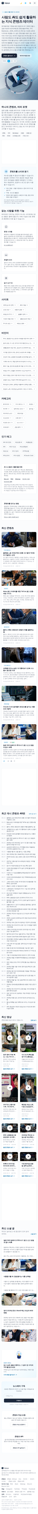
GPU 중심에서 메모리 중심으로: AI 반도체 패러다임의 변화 (21, 1007)
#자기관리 (15, 451)
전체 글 (14, 1479)
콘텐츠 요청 (12, 1481)
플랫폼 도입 (30, 1491)
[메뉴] (34, 3)
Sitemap (17, 479)
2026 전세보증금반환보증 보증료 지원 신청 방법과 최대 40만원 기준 (21, 910)
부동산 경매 (21, 323)
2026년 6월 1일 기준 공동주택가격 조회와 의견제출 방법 (21, 981)
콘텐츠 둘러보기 (9, 55)
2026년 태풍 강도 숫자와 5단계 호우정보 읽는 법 (21, 998)
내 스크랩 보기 (8, 245)
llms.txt (6, 479)
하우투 (6, 409)
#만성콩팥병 (24, 446)
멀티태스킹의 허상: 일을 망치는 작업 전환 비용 (21, 934)
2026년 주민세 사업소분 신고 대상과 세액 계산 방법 (21, 914)
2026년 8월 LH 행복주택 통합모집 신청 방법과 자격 (21, 958)
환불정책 (4, 1496)
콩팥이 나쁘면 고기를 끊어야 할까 (17, 886)
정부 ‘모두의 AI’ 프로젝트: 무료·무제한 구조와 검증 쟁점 (21, 994)
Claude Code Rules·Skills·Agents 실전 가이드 (21, 936)
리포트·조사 (8, 422)
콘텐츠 (9, 1479)
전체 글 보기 (32, 814)
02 (11, 61)
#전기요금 (12, 446)
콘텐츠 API (21, 1481)
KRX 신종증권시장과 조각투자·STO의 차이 (20, 897)
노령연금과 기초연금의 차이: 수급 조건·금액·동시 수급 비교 (21, 889)
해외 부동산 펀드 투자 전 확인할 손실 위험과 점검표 (21, 963)
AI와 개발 (24, 305)
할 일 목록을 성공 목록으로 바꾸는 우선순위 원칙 (21, 1003)
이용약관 (16, 1494)
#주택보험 (26, 451)
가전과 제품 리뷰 (9, 319)
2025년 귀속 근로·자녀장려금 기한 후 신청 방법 (21, 922)
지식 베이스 (20, 404)
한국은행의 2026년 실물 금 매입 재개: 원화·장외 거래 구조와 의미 (21, 940)
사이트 (4, 1481)
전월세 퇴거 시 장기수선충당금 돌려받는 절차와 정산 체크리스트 (21, 905)
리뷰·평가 (6, 427)
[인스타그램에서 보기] (14, 761)
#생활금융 (29, 442)
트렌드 (32, 404)
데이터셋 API (8, 481)
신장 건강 (6, 309)
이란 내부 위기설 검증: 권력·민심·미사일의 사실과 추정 (21, 944)
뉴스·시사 (20, 422)
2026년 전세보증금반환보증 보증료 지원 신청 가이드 (21, 985)
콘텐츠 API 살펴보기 (19, 1448)
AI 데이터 (7, 404)
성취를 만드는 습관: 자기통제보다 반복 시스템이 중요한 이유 (21, 830)
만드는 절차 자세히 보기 (11, 517)
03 (15, 61)
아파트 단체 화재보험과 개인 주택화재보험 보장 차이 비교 (21, 878)
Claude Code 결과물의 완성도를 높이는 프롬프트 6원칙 (21, 834)
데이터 (25, 1479)
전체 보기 (33, 1020)
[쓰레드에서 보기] (8, 761)
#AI (4, 446)
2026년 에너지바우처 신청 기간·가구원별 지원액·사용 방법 (21, 926)
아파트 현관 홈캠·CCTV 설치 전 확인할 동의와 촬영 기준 (21, 869)
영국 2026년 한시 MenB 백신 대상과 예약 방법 (21, 854)
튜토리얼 (20, 413)
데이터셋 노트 (8, 413)
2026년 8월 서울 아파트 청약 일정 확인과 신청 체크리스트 (21, 967)
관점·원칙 (19, 427)
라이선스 (8, 1494)
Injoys (7, 3)
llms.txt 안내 (5, 1486)
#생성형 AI (18, 442)
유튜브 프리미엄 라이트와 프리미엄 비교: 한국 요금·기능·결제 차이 (21, 930)
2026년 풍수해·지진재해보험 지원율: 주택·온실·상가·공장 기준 (21, 972)
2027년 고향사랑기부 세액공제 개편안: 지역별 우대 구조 (21, 862)
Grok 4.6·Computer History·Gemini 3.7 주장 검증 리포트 (21, 951)
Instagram (9, 1489)
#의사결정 (17, 455)
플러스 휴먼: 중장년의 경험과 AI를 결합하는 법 (21, 827)
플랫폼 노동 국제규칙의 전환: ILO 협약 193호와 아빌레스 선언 (21, 818)
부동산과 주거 (8, 314)
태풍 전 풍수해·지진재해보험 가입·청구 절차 (20, 948)
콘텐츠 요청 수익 (20, 1491)
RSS (12, 479)
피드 (20, 1479)
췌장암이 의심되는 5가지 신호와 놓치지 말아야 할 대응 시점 (21, 901)
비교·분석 (7, 418)
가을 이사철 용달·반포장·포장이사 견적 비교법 (21, 955)
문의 (15, 1496)
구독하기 (19, 1400)
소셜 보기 (33, 1234)
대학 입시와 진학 (9, 305)
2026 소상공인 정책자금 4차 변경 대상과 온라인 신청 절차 (21, 919)
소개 (10, 1496)
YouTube (17, 1489)
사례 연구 (19, 418)
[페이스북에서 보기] (11, 761)
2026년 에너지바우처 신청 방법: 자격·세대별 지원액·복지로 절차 (21, 989)
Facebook (32, 1489)
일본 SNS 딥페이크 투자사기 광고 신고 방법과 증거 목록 (21, 839)
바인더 (32, 1479)
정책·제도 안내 (19, 409)
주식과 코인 (8, 323)
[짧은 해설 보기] (4, 761)
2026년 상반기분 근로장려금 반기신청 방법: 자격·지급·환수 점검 (21, 976)
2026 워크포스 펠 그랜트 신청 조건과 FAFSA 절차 (21, 857)
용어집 (32, 409)
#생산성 (5, 451)
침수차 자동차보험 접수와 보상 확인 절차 (19, 865)
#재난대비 (6, 455)
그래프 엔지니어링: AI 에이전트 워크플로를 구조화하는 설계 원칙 (21, 882)
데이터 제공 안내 (25, 55)
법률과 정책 (23, 314)
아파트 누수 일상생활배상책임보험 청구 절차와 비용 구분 (21, 873)
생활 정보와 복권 (26, 319)
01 (8, 61)
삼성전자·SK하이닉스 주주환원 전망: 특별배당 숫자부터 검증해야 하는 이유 (21, 848)
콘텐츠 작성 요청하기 (19, 1424)
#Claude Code (28, 455)
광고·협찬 (10, 1491)
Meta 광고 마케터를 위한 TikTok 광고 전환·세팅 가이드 (21, 823)
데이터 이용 (26, 479)
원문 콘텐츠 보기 (8, 1069)
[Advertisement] (19, 152)
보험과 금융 (19, 309)
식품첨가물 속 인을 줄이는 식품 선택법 (18, 851)
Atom (16, 1484)
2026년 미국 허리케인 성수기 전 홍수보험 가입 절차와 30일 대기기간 (21, 843)
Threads (24, 1489)
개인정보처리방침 (26, 1494)
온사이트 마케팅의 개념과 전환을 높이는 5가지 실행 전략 (21, 894)
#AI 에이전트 (7, 442)
